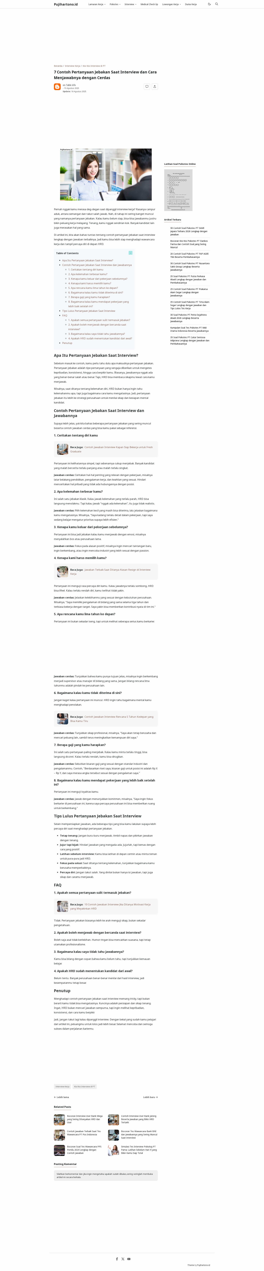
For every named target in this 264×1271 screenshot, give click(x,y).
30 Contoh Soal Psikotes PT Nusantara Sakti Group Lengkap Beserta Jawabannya (189, 266)
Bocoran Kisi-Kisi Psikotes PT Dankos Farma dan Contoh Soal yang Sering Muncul (189, 244)
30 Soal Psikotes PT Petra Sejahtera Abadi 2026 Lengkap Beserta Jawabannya (188, 318)
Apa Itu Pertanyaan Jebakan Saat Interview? (87, 260)
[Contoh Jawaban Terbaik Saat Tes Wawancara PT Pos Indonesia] (59, 1139)
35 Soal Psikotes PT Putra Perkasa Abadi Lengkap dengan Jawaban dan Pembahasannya (188, 279)
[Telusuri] (216, 4)
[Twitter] (123, 1259)
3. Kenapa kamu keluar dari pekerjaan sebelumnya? (97, 278)
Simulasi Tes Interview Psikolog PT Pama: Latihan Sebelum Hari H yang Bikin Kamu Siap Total (139, 1149)
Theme (190, 1265)
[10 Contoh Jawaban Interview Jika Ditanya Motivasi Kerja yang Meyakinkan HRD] (62, 911)
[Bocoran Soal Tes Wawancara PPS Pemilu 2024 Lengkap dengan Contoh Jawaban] (59, 1155)
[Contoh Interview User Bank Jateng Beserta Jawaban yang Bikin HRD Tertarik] (113, 1124)
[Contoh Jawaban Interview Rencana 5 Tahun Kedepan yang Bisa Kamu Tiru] (62, 723)
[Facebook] (117, 1259)
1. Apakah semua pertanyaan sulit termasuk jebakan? (99, 320)
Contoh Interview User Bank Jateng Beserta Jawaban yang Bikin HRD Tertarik (138, 1119)
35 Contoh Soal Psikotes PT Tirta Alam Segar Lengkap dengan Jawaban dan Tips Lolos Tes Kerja (189, 305)
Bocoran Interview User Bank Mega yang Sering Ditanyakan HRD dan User (85, 1119)
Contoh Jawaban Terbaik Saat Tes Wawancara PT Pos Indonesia (84, 1133)
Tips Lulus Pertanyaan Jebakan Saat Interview (88, 311)
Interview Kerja (62, 1086)
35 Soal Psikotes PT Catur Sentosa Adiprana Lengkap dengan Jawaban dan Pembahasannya (189, 340)
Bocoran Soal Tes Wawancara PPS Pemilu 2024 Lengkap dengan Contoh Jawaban (84, 1149)
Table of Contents (67, 253)
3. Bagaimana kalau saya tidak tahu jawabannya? (96, 333)
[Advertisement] (132, 36)
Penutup (67, 343)
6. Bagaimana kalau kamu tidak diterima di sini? (95, 292)
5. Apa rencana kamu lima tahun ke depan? (93, 288)
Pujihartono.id (66, 4)
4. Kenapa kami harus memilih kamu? (89, 283)
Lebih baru (149, 1097)
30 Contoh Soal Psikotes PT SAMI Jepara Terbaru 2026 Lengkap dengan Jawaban (188, 231)
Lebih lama (63, 1097)
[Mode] (209, 4)
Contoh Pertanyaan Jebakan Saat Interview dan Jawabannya (97, 265)
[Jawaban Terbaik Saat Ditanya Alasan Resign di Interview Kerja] (62, 576)
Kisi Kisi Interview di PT (84, 1086)
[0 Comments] (147, 86)
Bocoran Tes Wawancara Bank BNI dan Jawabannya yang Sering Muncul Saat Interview (139, 1134)
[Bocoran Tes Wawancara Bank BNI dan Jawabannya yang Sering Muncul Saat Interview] (113, 1139)
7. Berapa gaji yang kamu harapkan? (89, 297)
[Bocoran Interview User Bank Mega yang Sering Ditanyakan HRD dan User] (59, 1124)
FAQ (64, 315)
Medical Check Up (149, 4)
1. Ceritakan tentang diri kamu (85, 269)
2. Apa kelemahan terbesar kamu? (87, 274)
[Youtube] (128, 1259)
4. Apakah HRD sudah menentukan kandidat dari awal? (100, 338)
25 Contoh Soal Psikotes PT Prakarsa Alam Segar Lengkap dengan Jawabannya (189, 292)
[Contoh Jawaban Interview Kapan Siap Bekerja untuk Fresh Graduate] (62, 454)
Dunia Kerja (191, 4)
